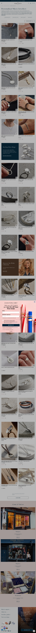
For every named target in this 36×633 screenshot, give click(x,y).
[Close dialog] (34, 302)
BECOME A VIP (11, 325)
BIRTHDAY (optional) (6, 314)
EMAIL (3, 310)
